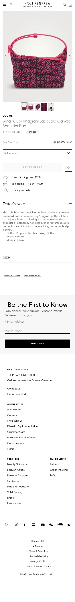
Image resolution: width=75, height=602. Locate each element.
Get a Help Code (17, 394)
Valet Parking (15, 492)
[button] (5, 56)
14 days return (27, 183)
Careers (12, 415)
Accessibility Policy (39, 556)
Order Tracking (59, 470)
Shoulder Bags (32, 276)
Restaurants (14, 503)
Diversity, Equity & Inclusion (22, 426)
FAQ (52, 475)
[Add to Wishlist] (68, 167)
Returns (54, 464)
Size (6, 257)
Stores (10, 449)
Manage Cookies (38, 561)
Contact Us (13, 388)
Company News (16, 443)
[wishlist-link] (10, 4)
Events (10, 498)
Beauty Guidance (17, 464)
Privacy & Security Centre (21, 437)
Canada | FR (37, 541)
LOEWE (8, 115)
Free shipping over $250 (26, 177)
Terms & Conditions (38, 551)
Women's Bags (12, 276)
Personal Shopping (18, 475)
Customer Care (16, 432)
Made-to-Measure (18, 486)
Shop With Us (14, 421)
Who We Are (14, 409)
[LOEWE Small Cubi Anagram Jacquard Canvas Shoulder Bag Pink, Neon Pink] (24, 106)
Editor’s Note (14, 203)
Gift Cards (13, 481)
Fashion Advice (16, 470)
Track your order (21, 190)
